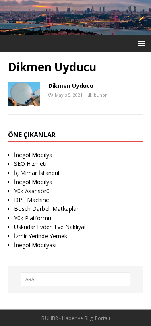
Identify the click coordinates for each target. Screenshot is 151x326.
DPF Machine (31, 200)
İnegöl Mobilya (33, 155)
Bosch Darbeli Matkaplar (46, 209)
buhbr (100, 95)
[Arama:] (76, 279)
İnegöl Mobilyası (35, 245)
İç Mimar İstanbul (36, 173)
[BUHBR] (75, 30)
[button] (140, 43)
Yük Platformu (32, 218)
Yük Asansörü (32, 191)
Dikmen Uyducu (70, 85)
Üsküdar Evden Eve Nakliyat (50, 227)
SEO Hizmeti (30, 163)
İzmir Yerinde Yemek (40, 236)
